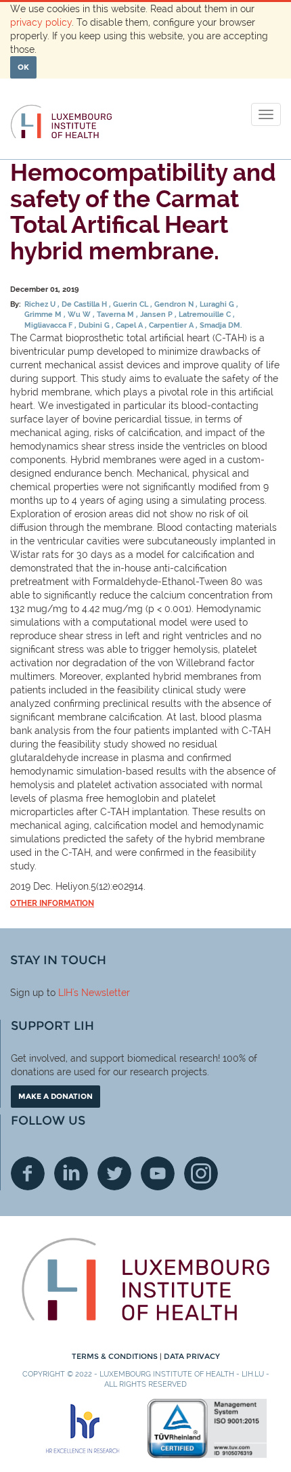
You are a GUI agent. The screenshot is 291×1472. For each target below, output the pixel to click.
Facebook (28, 1173)
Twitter (114, 1173)
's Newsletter (101, 992)
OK (23, 67)
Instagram (201, 1173)
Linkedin (71, 1173)
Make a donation (55, 1096)
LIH (65, 992)
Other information (52, 903)
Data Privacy (192, 1356)
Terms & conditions (116, 1356)
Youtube (158, 1173)
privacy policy (41, 22)
